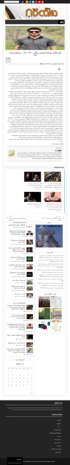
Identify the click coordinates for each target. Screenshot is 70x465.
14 (16, 378)
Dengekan (59, 64)
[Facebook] (30, 1)
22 (12, 381)
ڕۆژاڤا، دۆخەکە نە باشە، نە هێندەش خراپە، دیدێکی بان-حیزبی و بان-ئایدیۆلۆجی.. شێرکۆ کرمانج (53, 185)
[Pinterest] (39, 1)
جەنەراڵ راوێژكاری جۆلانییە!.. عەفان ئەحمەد (53, 270)
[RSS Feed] (27, 1)
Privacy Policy (57, 430)
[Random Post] (22, 2)
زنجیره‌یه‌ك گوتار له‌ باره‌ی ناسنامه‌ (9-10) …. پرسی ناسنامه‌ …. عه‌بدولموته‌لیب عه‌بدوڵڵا (16, 249)
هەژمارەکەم (58, 452)
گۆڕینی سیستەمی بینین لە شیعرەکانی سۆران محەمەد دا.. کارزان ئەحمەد (33, 185)
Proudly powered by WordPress (23, 461)
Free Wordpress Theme (49, 461)
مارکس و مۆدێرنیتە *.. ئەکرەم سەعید (55, 288)
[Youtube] (42, 1)
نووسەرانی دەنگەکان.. (56, 449)
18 (27, 381)
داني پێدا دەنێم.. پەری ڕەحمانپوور (56, 272)
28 (16, 385)
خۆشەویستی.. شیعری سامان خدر (55, 285)
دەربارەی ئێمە (58, 439)
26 (23, 385)
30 (8, 385)
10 (31, 378)
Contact (59, 423)
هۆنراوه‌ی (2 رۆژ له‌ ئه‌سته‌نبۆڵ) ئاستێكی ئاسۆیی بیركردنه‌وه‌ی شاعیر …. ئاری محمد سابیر (17, 232)
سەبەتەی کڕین (57, 442)
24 (31, 385)
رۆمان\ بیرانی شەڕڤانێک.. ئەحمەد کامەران (53, 283)
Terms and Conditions (55, 433)
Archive (59, 420)
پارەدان (59, 436)
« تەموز (31, 393)
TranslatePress (18, 463)
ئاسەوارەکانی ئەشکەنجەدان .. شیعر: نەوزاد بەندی (52, 279)
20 (19, 381)
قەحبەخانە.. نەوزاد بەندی (19, 280)
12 (23, 378)
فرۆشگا (59, 445)
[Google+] (36, 1)
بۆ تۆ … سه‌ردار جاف (19, 294)
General (44, 64)
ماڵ (58, 426)
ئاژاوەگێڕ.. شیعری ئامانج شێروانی (16, 225)
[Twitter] (33, 1)
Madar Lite (38, 461)
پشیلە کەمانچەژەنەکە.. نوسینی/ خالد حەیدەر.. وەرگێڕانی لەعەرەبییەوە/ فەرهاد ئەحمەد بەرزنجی (16, 350)
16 (8, 378)
